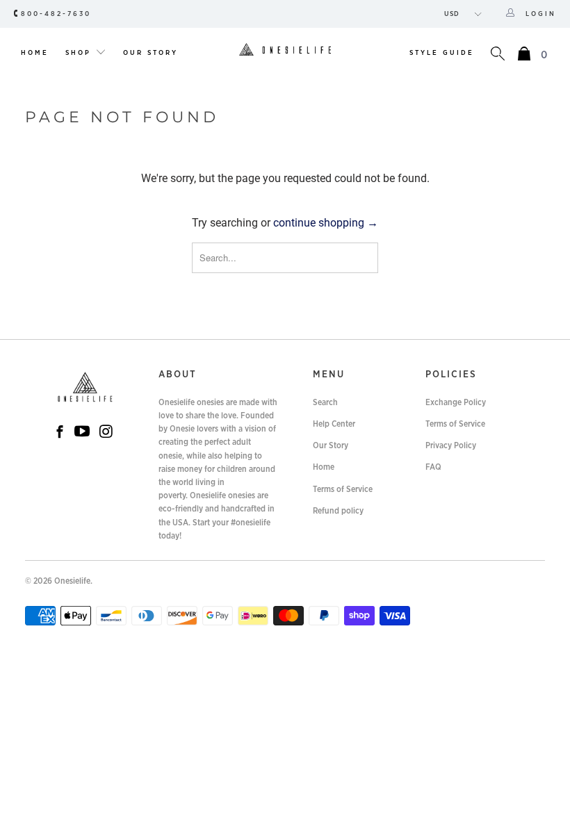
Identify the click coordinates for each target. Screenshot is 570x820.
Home (35, 52)
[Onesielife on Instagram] (106, 432)
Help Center (334, 424)
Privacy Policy (450, 445)
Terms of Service (343, 489)
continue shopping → (325, 222)
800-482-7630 (56, 13)
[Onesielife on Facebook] (59, 433)
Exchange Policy (455, 402)
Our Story (150, 52)
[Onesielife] (284, 50)
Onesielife (72, 581)
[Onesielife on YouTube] (82, 432)
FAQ (433, 467)
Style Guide (441, 52)
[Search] (498, 55)
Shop (80, 52)
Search (325, 402)
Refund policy (338, 511)
